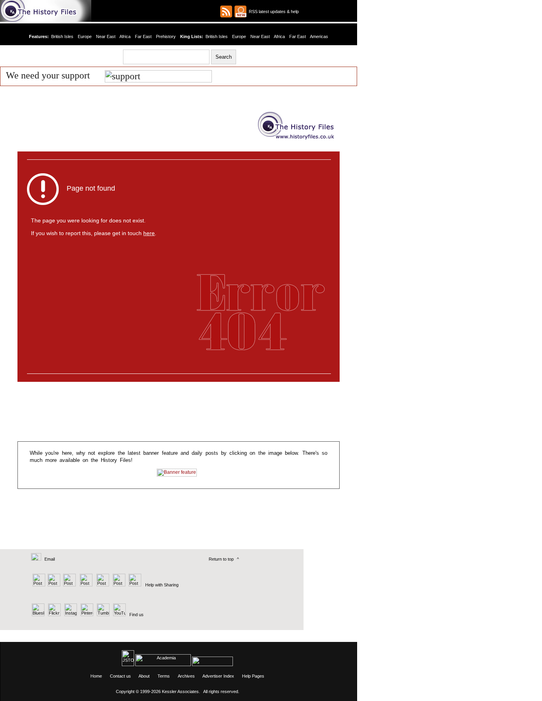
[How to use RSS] (240, 11)
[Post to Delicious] (54, 584)
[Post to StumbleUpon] (134, 584)
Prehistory (166, 36)
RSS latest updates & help (272, 11)
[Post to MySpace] (102, 584)
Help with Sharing (162, 584)
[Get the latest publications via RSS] (226, 11)
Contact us (120, 676)
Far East (143, 36)
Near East (105, 36)
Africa (125, 36)
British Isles (62, 36)
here (149, 233)
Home (96, 676)
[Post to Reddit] (118, 584)
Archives (186, 676)
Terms (164, 676)
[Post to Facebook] (85, 584)
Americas (319, 36)
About (144, 676)
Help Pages (253, 676)
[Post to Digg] (69, 584)
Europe (85, 36)
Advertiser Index (218, 676)
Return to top (221, 559)
